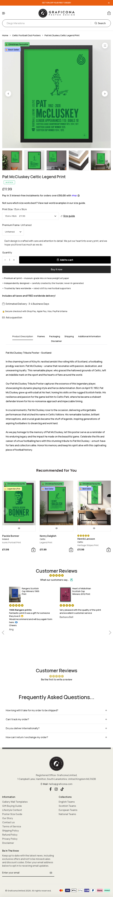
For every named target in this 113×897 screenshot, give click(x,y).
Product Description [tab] (22, 336)
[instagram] (56, 789)
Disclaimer (8, 843)
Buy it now (56, 269)
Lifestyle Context (12, 810)
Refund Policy (10, 834)
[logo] (56, 13)
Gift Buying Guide (12, 805)
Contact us (8, 822)
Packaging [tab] (54, 336)
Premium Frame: (16, 225)
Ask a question (14, 317)
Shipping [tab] (69, 336)
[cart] (109, 13)
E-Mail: (44, 784)
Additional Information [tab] (89, 336)
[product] (105, 46)
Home (5, 35)
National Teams (67, 814)
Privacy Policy (10, 838)
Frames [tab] (41, 336)
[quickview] (18, 528)
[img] (56, 575)
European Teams (68, 810)
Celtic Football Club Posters (26, 35)
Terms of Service (11, 826)
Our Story (7, 818)
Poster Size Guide (12, 814)
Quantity (7, 252)
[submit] (51, 873)
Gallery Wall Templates (15, 801)
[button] (3, 13)
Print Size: (14, 209)
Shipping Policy (10, 830)
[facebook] (50, 789)
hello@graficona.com (60, 784)
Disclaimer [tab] (56, 341)
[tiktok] (62, 789)
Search (102, 23)
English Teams (67, 801)
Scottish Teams (67, 805)
